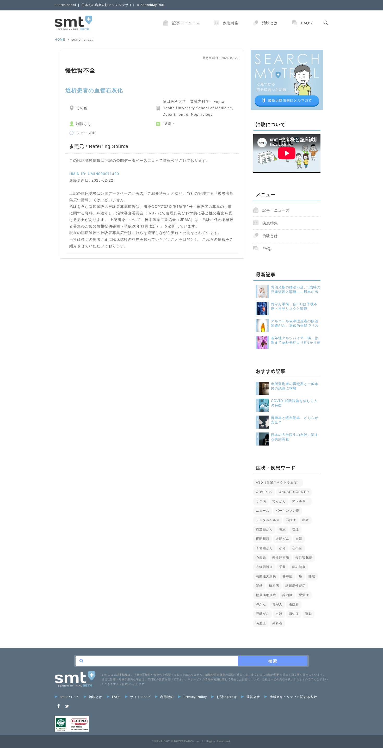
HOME (60, 39)
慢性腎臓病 (303, 557)
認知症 (294, 614)
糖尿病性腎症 (295, 586)
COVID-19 (264, 492)
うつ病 (261, 501)
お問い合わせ (227, 697)
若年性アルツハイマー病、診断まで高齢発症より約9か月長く (295, 340)
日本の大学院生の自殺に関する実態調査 (294, 437)
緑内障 (287, 595)
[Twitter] (67, 706)
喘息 (282, 529)
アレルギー (300, 501)
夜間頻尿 (262, 539)
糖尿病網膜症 (266, 595)
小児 (282, 548)
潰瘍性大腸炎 (266, 576)
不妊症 (291, 520)
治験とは (270, 23)
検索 (272, 661)
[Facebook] (58, 706)
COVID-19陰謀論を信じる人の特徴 (294, 403)
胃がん (277, 604)
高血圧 (261, 623)
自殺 (279, 614)
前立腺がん (264, 529)
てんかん (279, 501)
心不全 (297, 548)
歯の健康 (299, 567)
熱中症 (287, 576)
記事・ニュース (186, 23)
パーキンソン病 (287, 510)
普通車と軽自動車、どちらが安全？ (294, 420)
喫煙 (295, 529)
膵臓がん (262, 614)
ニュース (262, 510)
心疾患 (261, 557)
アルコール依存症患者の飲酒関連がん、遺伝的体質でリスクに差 (294, 323)
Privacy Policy (195, 697)
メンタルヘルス (268, 520)
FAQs (306, 23)
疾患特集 (231, 23)
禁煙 (259, 586)
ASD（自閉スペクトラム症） (278, 482)
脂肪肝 (294, 604)
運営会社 (253, 697)
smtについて (69, 697)
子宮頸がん (264, 548)
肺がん (261, 604)
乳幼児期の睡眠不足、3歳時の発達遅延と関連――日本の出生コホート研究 (295, 289)
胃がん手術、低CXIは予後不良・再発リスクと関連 (294, 306)
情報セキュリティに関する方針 (293, 697)
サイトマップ (140, 697)
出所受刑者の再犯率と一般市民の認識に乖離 (294, 386)
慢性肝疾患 (280, 557)
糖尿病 (274, 586)
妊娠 (298, 539)
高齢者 (277, 623)
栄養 (282, 567)
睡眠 (311, 576)
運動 (308, 614)
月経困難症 (264, 567)
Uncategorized (294, 492)
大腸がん (282, 539)
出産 (305, 520)
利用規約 (167, 697)
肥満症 (304, 595)
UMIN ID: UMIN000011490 (94, 174)
